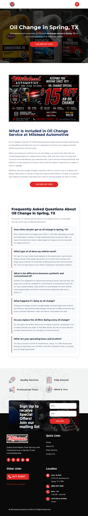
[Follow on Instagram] (13, 460)
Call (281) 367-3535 (44, 44)
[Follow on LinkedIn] (23, 460)
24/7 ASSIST (18, 477)
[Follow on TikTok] (18, 460)
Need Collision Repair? (16, 484)
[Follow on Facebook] (9, 460)
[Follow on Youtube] (27, 460)
